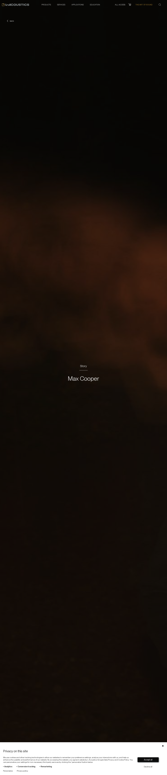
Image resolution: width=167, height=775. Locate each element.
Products (46, 5)
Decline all (148, 767)
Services (61, 5)
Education (95, 5)
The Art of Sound (143, 5)
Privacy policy (22, 771)
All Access (120, 5)
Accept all (148, 759)
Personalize (8, 771)
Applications (77, 5)
